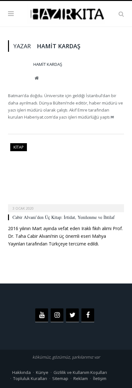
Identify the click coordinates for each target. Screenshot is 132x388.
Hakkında (21, 372)
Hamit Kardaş (47, 64)
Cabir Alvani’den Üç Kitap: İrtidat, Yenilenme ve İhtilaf (63, 217)
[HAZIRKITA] (66, 13)
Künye (42, 372)
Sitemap (60, 378)
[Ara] (121, 14)
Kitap (18, 147)
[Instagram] (57, 315)
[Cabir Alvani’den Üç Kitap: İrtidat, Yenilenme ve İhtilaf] (66, 175)
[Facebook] (87, 315)
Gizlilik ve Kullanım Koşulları (80, 372)
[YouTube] (41, 315)
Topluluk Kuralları (30, 378)
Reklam (80, 378)
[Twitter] (72, 315)
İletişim (99, 378)
